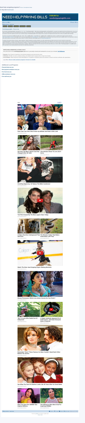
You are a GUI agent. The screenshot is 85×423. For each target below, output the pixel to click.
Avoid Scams (10, 9)
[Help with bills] (40, 17)
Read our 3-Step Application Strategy (26, 7)
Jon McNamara (61, 51)
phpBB (37, 413)
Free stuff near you (6, 76)
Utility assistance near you (8, 74)
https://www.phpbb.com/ (46, 38)
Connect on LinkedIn (30, 59)
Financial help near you (8, 67)
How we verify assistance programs (17, 59)
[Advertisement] (32, 4)
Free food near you (6, 71)
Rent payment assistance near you (10, 69)
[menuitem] (9, 22)
